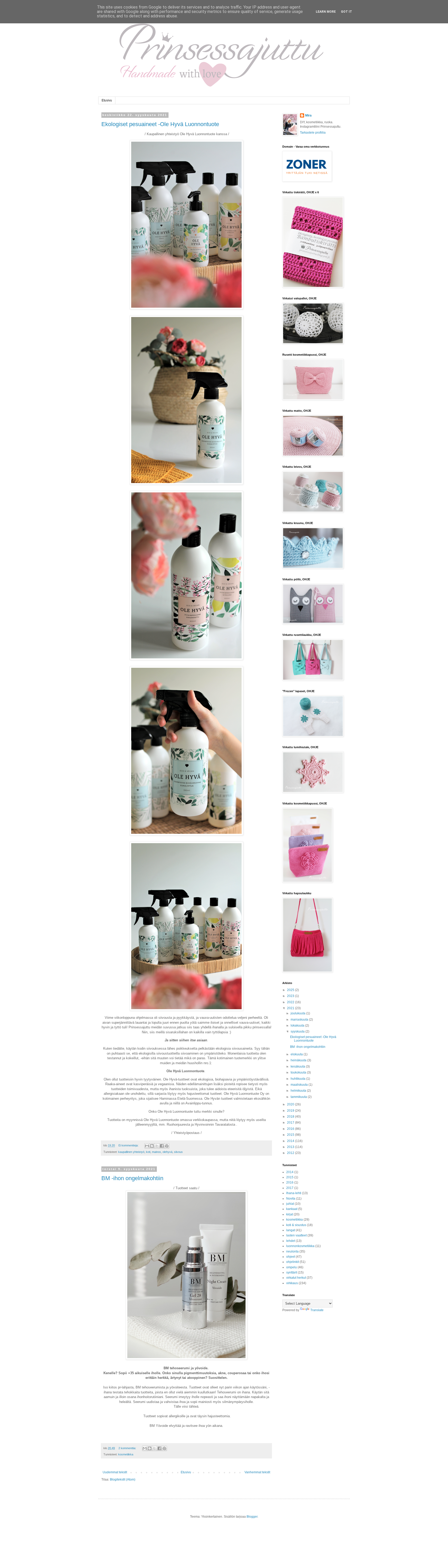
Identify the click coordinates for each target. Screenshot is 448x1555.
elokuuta (297, 1054)
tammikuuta (299, 1097)
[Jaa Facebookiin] (161, 1145)
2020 (291, 1104)
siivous (178, 1151)
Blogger (252, 1516)
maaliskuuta (300, 1084)
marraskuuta (300, 1019)
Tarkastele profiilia (313, 132)
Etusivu (107, 100)
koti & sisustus (296, 1225)
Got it (346, 11)
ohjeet (290, 1256)
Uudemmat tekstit (115, 1472)
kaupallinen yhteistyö (131, 1151)
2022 (291, 1002)
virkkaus (292, 1283)
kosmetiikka (125, 1454)
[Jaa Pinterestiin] (166, 1145)
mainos (156, 1151)
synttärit (291, 1272)
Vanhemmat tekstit (257, 1472)
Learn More (326, 11)
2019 (291, 1110)
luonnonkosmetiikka (300, 1246)
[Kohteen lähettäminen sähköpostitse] (147, 1145)
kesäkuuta (298, 1066)
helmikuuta (299, 1090)
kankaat (291, 1209)
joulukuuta (298, 1013)
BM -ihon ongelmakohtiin (132, 1178)
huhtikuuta (298, 1079)
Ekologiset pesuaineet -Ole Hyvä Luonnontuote (160, 124)
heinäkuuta (299, 1060)
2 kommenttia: (127, 1448)
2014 (291, 1141)
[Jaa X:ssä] (156, 1145)
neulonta (292, 1251)
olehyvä (167, 1151)
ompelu (291, 1267)
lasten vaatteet (296, 1235)
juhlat (290, 1204)
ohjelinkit (292, 1262)
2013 (291, 1147)
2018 (291, 1116)
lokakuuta (298, 1025)
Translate (317, 1310)
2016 (291, 1129)
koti (148, 1151)
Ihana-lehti (293, 1193)
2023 (291, 996)
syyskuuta (298, 1031)
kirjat (289, 1214)
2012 (291, 1153)
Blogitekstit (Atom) (122, 1479)
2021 (291, 1008)
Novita (290, 1198)
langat (290, 1230)
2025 (291, 990)
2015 (291, 1135)
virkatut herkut (296, 1277)
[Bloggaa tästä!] (152, 1145)
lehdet (290, 1241)
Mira (308, 115)
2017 (291, 1122)
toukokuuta (299, 1072)
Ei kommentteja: (128, 1145)
